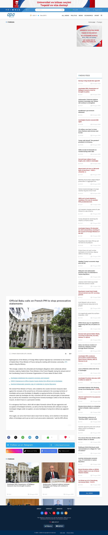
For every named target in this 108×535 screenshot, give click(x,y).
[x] (50, 513)
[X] (10, 10)
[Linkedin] (17, 10)
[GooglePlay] (48, 526)
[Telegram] (15, 10)
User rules (62, 532)
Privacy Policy (70, 532)
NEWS (81, 15)
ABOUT (39, 508)
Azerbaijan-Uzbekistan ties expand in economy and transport (30, 378)
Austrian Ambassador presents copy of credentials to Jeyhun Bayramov (33, 384)
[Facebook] (6, 10)
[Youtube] (13, 10)
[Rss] (19, 10)
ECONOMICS (89, 15)
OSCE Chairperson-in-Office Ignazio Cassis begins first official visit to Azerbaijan (36, 381)
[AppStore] (59, 526)
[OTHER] (100, 15)
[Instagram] (8, 10)
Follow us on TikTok (32, 451)
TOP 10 (69, 508)
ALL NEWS (65, 15)
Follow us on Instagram (15, 451)
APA (65, 362)
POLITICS (74, 15)
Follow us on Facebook (49, 451)
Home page (91, 22)
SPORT (96, 15)
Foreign (99, 22)
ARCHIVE (59, 508)
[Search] (62, 10)
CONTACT (49, 508)
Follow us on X (65, 451)
